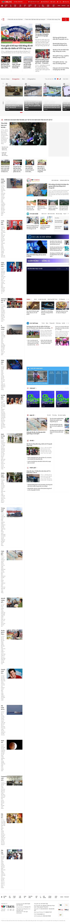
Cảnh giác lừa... (2, 553)
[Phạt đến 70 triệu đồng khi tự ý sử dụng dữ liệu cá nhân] (47, 306)
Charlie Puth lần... (3, 671)
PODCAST (32, 388)
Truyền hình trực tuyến (34, 1)
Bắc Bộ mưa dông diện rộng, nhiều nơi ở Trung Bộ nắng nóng (39, 444)
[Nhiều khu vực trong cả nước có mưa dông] (37, 376)
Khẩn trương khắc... (3, 181)
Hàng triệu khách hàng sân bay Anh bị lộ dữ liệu (36, 255)
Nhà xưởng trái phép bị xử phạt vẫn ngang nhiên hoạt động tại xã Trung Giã (58, 186)
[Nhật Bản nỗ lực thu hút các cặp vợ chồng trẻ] (62, 306)
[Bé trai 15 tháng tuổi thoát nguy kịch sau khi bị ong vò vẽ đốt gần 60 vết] (33, 220)
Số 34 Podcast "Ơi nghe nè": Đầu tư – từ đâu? (48, 402)
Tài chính (49, 415)
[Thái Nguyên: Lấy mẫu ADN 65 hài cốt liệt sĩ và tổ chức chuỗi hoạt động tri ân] (29, 162)
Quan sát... (2, 741)
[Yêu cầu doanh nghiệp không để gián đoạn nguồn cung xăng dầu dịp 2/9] (66, 420)
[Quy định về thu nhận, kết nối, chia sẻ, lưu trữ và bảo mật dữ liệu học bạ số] (66, 242)
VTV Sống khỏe (62, 299)
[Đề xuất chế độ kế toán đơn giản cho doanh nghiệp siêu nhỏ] (66, 426)
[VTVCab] (66, 910)
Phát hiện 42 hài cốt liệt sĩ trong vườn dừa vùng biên (42, 169)
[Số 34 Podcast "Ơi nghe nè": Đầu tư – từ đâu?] (47, 399)
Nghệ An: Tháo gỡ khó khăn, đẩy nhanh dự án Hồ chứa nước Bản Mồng (31, 208)
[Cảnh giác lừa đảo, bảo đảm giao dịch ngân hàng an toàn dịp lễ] (14, 555)
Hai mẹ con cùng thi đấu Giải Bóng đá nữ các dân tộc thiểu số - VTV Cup (62, 328)
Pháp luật (33, 467)
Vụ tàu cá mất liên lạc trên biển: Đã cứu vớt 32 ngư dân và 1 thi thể (39, 462)
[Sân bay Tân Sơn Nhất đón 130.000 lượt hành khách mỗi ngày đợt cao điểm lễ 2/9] (14, 854)
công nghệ (48, 6)
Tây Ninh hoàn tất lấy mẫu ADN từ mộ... (5, 148)
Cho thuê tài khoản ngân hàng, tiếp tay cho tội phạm (33, 313)
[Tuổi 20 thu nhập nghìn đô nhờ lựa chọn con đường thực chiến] (27, 96)
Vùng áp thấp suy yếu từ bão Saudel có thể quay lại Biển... (28, 65)
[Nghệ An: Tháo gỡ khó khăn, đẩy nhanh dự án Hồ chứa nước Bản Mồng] (31, 202)
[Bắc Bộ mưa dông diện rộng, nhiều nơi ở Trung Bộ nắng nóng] (33, 451)
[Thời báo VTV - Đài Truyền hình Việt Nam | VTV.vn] (6, 2)
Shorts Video (5, 79)
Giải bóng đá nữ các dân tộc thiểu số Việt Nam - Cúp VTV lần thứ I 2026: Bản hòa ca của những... (39, 327)
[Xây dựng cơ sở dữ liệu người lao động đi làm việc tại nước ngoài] (66, 254)
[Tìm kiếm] (61, 1)
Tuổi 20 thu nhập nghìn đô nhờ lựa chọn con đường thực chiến (24, 108)
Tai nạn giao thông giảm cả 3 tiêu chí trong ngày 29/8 (42, 36)
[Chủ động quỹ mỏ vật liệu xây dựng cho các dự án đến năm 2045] (66, 432)
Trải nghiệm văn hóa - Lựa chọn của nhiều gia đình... (60, 62)
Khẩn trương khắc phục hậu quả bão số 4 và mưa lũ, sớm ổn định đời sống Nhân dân (39, 458)
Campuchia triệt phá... (3, 778)
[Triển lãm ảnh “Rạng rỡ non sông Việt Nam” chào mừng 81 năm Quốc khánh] (14, 225)
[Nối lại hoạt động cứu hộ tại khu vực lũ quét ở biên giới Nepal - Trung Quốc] (42, 53)
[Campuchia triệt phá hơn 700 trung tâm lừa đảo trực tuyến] (14, 780)
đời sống (43, 6)
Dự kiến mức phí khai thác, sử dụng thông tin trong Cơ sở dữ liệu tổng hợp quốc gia (57, 249)
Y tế (39, 6)
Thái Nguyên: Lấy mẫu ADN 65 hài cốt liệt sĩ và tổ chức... (29, 169)
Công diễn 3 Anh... (3, 264)
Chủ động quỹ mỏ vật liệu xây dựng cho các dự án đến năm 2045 (57, 432)
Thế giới (20, 6)
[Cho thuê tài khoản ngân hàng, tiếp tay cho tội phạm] (33, 306)
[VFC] (60, 905)
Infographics (31, 79)
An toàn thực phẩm (42, 299)
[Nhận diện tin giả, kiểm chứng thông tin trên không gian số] (14, 364)
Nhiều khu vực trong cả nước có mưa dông (37, 383)
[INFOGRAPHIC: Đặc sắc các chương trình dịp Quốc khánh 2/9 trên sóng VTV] (14, 303)
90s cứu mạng (59, 213)
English (53, 1)
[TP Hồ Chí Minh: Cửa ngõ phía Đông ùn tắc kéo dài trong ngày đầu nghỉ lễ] (16, 59)
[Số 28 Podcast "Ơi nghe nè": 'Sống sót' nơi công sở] (62, 399)
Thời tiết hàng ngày (36, 368)
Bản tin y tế (44, 213)
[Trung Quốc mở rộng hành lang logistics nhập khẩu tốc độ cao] (14, 512)
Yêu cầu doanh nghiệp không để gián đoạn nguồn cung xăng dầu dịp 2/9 (56, 420)
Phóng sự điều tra (64, 180)
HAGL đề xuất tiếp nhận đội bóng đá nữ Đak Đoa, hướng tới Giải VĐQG (46, 342)
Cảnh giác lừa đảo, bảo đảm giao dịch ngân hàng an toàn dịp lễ (36, 433)
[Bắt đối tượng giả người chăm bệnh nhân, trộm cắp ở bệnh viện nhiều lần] (14, 602)
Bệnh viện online (51, 213)
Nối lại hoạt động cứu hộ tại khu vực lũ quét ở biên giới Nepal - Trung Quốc (42, 61)
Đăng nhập (66, 1)
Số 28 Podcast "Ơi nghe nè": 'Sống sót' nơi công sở (62, 403)
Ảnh (23, 79)
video (59, 5)
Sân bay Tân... (2, 852)
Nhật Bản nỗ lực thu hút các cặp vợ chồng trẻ (62, 312)
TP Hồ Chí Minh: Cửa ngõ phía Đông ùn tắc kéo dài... (16, 65)
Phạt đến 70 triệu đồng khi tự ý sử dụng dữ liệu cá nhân (47, 313)
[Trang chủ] (2, 6)
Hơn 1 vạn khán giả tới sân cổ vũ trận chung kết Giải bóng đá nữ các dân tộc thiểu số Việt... (33, 342)
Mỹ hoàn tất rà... (3, 707)
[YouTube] (58, 79)
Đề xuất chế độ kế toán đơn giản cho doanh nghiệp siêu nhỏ (56, 426)
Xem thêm (65, 79)
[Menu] (68, 6)
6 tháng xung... (3, 327)
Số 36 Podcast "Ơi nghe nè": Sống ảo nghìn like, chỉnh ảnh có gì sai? (33, 402)
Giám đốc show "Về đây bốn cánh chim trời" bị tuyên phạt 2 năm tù (38, 471)
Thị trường (54, 415)
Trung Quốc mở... (3, 509)
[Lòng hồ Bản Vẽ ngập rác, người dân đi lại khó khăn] (53, 202)
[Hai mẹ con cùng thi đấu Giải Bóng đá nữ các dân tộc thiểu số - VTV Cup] (62, 341)
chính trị (6, 6)
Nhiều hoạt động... (3, 475)
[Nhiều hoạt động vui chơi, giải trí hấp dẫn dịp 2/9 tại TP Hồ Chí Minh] (14, 477)
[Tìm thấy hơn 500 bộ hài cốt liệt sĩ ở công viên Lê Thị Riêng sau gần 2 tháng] (28, 133)
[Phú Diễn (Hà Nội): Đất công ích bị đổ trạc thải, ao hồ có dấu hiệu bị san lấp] (64, 202)
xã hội (10, 6)
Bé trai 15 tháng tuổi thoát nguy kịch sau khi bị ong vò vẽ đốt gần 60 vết (33, 227)
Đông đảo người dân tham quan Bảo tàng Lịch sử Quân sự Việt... (5, 65)
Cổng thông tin (46, 1)
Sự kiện (63, 323)
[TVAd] (66, 905)
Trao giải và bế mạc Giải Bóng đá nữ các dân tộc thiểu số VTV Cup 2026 (17, 47)
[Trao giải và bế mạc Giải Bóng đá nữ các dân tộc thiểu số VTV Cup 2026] (17, 33)
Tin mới (66, 19)
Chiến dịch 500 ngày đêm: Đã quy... (5, 154)
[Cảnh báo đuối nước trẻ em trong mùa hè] (66, 228)
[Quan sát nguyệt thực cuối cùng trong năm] (14, 745)
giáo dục (54, 6)
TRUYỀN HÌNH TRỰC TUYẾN (34, 268)
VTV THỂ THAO (34, 323)
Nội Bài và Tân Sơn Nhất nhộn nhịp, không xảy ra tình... (61, 50)
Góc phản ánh (55, 180)
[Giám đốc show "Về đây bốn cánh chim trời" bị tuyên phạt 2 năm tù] (33, 478)
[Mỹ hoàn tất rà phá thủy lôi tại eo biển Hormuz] (14, 710)
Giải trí (35, 299)
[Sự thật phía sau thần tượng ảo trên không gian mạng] (14, 399)
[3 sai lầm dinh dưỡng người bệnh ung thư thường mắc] (46, 220)
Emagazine (15, 79)
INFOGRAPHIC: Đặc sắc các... (3, 300)
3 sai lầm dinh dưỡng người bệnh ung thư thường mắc (45, 227)
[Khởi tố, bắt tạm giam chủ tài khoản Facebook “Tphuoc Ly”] (14, 438)
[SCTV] (60, 914)
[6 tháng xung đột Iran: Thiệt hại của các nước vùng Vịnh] (14, 330)
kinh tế (25, 6)
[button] (66, 214)
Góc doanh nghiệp (62, 415)
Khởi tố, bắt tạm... (3, 436)
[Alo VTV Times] (33, 180)
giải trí (35, 6)
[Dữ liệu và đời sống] (39, 236)
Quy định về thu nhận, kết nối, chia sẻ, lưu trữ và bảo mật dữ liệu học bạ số (56, 243)
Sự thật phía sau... (3, 397)
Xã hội (32, 440)
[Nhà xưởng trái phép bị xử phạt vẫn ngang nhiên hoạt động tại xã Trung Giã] (37, 189)
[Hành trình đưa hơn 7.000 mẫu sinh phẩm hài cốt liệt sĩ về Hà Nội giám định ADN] (5, 162)
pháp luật (15, 6)
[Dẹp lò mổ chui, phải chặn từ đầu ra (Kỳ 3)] (42, 202)
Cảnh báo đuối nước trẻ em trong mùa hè (58, 227)
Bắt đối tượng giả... (3, 600)
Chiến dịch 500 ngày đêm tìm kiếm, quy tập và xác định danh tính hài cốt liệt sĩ (28, 120)
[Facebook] (55, 79)
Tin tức (43, 323)
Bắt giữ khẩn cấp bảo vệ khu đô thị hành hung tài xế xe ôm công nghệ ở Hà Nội (39, 489)
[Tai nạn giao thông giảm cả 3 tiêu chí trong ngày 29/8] (42, 28)
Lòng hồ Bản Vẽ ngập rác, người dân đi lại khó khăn (53, 208)
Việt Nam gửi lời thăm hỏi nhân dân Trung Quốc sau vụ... (61, 38)
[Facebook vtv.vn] (58, 1)
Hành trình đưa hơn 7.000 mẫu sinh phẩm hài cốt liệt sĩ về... (5, 169)
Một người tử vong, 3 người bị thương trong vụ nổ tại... (61, 56)
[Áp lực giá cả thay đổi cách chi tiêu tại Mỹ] (14, 635)
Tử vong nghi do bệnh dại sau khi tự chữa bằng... (58, 221)
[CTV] (60, 910)
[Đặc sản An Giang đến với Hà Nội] (14, 818)
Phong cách (52, 323)
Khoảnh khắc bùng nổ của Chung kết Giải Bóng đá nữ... (60, 44)
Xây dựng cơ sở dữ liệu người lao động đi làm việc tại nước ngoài (56, 254)
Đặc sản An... (2, 815)
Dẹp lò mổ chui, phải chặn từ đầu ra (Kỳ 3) (42, 208)
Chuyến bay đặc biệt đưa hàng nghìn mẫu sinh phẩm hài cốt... (17, 169)
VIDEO (28, 299)
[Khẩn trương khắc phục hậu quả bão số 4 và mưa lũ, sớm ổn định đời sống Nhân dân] (14, 183)
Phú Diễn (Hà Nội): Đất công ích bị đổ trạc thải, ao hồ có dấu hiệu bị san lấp (63, 208)
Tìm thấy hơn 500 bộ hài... (4, 125)
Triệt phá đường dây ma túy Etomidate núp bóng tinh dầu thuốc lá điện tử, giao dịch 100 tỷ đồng (39, 485)
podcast (63, 5)
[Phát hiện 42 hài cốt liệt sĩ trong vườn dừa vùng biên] (42, 162)
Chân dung (58, 323)
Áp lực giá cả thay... (3, 632)
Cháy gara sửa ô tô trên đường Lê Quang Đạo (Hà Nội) (61, 68)
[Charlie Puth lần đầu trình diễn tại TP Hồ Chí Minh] (14, 674)
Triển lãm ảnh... (2, 222)
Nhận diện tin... (2, 362)
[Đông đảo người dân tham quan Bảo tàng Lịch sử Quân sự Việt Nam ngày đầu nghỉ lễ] (5, 59)
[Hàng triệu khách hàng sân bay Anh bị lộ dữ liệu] (37, 246)
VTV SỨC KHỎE (34, 214)
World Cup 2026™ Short (52, 299)
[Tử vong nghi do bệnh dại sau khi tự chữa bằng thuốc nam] (66, 222)
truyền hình (29, 6)
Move (47, 323)
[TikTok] (60, 79)
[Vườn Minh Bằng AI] (48, 260)
